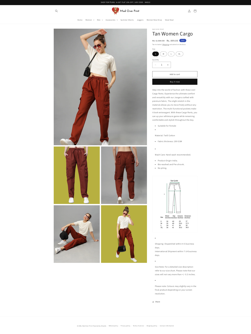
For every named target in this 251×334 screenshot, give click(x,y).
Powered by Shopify (99, 326)
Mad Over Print (87, 326)
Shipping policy (152, 326)
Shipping (165, 44)
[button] (56, 11)
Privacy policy (125, 326)
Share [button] (157, 302)
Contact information (167, 326)
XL (179, 54)
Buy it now (175, 81)
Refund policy (113, 326)
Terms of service (138, 326)
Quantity (155, 60)
